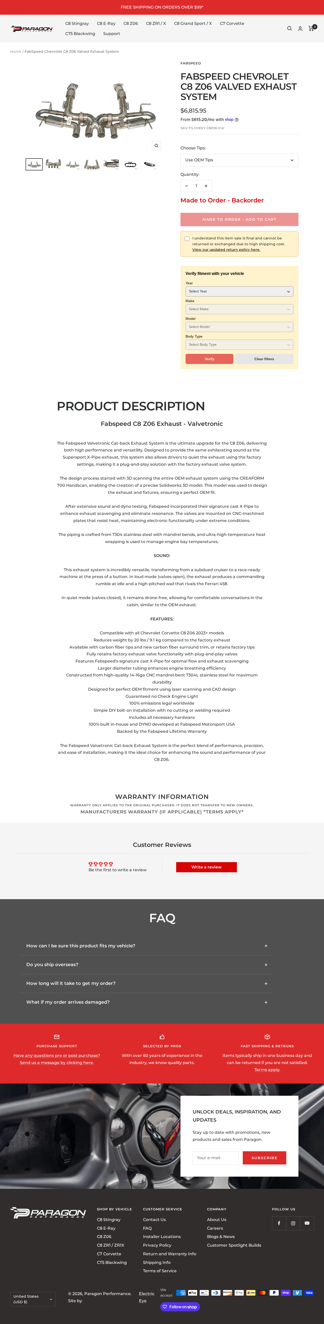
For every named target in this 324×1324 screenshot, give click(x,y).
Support (111, 33)
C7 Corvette (232, 23)
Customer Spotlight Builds (234, 1245)
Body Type (194, 336)
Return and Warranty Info (169, 1253)
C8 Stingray (77, 23)
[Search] (289, 28)
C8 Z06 (131, 23)
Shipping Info (157, 1262)
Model (190, 319)
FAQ (147, 1228)
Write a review (206, 867)
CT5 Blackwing (80, 33)
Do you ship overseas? (52, 964)
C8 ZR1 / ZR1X (110, 1245)
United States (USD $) (25, 1299)
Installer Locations (162, 1236)
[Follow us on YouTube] (307, 1223)
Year (189, 283)
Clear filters (264, 359)
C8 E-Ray (106, 23)
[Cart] (311, 28)
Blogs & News (221, 1236)
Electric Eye (146, 1297)
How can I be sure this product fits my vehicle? (80, 946)
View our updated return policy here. (226, 249)
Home (15, 51)
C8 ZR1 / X (156, 23)
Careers (215, 1228)
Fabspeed (190, 63)
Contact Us (154, 1219)
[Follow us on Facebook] (279, 1223)
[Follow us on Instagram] (293, 1223)
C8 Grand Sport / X (193, 23)
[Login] (300, 28)
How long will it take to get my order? (70, 983)
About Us (216, 1219)
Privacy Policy (157, 1245)
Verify (209, 359)
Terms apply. (267, 1069)
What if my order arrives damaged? (68, 1002)
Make (190, 301)
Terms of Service (160, 1270)
